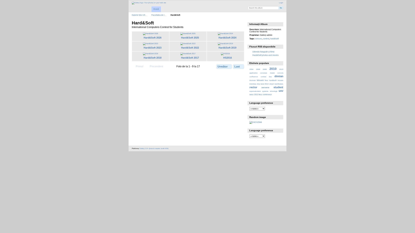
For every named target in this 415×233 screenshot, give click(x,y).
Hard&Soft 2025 (190, 37)
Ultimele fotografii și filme (263, 52)
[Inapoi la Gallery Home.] (149, 3)
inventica (252, 84)
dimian (278, 76)
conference (253, 77)
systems (265, 91)
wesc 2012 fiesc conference (260, 94)
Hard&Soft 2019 (227, 47)
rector (253, 87)
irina (258, 84)
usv (281, 90)
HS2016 (227, 57)
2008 (265, 69)
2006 (258, 69)
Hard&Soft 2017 (190, 57)
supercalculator (255, 91)
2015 (281, 69)
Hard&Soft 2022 (190, 47)
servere (265, 87)
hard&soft (274, 39)
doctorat (252, 80)
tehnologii (273, 91)
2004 (251, 69)
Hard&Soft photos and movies (265, 55)
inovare (280, 80)
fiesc (266, 80)
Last (237, 66)
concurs (258, 39)
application (253, 73)
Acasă (156, 9)
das (270, 77)
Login (281, 3)
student (278, 87)
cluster (272, 73)
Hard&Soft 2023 (152, 47)
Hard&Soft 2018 (152, 57)
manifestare (278, 84)
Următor (223, 66)
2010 (273, 69)
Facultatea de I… (158, 15)
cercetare (263, 73)
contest (266, 39)
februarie (260, 80)
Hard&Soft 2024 (227, 37)
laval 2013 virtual (267, 84)
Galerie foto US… (139, 15)
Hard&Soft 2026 (152, 37)
